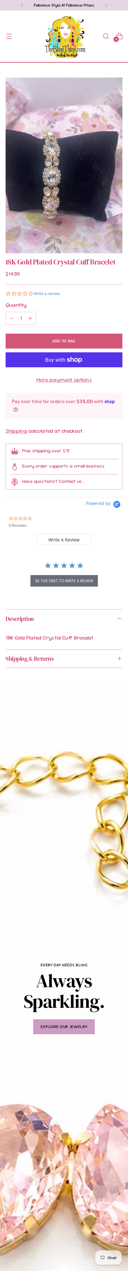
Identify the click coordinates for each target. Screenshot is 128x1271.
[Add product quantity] (30, 318)
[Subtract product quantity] (11, 318)
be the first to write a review (64, 580)
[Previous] (22, 5)
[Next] (106, 5)
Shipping (16, 430)
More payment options (64, 379)
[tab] (64, 539)
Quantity (16, 305)
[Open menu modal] (8, 36)
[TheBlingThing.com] (64, 36)
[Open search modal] (105, 36)
